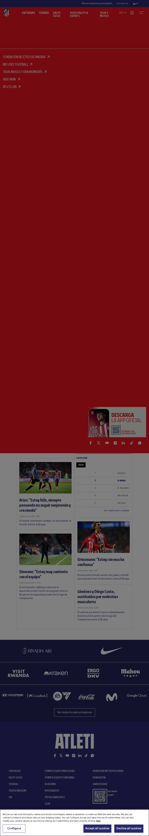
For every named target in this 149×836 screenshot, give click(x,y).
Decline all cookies (128, 828)
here (98, 821)
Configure (14, 828)
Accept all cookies (97, 828)
